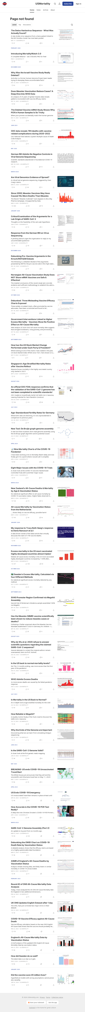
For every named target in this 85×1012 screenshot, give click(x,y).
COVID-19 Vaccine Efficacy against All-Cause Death (32, 920)
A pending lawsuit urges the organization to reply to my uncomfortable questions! (31, 239)
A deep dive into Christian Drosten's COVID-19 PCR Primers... (33, 812)
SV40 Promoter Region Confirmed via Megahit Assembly (33, 598)
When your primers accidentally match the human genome (32, 115)
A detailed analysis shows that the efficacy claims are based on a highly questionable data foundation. (32, 849)
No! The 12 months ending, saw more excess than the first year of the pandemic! (32, 667)
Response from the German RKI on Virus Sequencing (30, 234)
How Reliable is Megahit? (23, 714)
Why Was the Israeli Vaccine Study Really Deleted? (30, 73)
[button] (32, 10)
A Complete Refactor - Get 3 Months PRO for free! (28, 56)
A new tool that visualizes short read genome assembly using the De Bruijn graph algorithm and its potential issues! (33, 432)
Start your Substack (37, 1002)
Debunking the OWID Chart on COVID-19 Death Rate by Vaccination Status (30, 843)
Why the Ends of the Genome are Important (31, 730)
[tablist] (21, 25)
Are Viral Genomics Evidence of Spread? (30, 177)
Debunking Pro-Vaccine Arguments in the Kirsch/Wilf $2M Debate (31, 257)
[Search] (55, 4)
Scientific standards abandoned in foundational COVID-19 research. (31, 161)
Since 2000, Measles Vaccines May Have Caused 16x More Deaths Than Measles (30, 194)
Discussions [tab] (27, 25)
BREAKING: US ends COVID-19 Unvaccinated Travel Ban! (32, 770)
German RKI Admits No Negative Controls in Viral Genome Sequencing (31, 155)
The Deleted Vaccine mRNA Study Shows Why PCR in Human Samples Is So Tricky (33, 111)
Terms (48, 997)
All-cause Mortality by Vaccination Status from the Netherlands (31, 508)
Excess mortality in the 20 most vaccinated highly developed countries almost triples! (31, 552)
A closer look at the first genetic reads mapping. (28, 753)
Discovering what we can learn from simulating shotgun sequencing (31, 734)
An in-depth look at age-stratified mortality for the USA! (30, 703)
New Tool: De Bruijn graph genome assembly (32, 429)
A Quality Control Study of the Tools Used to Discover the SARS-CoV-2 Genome (31, 718)
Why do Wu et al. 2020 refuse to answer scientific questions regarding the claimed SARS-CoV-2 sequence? (31, 645)
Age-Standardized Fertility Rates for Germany (32, 413)
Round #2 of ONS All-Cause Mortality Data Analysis (31, 885)
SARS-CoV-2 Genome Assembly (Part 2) (30, 828)
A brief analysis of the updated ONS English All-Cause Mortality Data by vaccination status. (30, 944)
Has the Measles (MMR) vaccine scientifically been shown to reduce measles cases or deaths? (32, 619)
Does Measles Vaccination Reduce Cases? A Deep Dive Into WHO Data (32, 92)
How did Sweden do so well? (24, 956)
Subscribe (68, 4)
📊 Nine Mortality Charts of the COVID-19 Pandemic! (30, 450)
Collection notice (57, 997)
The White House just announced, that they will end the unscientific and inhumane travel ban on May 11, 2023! (30, 776)
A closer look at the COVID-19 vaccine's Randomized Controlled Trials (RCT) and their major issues (29, 472)
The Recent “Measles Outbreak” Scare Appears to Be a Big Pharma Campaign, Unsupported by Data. (31, 200)
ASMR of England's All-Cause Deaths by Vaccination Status (30, 862)
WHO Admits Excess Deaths (24, 679)
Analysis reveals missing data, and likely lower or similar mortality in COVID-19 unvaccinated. (31, 868)
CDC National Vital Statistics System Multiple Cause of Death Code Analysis (32, 137)
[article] (42, 36)
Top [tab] (20, 25)
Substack (32, 1008)
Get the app (53, 1002)
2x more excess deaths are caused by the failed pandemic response (31, 683)
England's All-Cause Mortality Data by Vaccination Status (29, 938)
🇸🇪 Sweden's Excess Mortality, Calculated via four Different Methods (32, 575)
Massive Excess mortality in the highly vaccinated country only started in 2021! (31, 370)
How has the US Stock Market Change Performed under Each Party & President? (31, 346)
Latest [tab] (14, 25)
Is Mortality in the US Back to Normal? (29, 700)
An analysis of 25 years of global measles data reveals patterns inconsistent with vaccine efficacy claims (30, 98)
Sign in (78, 4)
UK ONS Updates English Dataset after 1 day (32, 903)
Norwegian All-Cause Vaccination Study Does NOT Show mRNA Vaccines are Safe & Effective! (33, 277)
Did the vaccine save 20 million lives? (28, 975)
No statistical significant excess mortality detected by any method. (31, 581)
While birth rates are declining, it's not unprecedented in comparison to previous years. (31, 417)
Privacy (42, 997)
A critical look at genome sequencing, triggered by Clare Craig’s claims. (31, 181)
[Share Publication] (59, 4)
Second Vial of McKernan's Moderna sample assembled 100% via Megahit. (33, 604)
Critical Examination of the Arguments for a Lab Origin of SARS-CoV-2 (31, 217)
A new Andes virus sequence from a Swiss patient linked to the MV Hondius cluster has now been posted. (32, 37)
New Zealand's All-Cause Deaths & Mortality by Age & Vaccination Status (32, 489)
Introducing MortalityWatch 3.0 (26, 53)
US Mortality (20, 40)
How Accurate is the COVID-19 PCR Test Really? (30, 808)
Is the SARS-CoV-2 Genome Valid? (27, 750)
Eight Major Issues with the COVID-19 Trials (31, 468)
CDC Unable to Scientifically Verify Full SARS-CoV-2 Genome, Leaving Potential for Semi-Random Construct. (32, 396)
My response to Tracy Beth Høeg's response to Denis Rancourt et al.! (32, 529)
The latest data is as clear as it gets (23, 959)
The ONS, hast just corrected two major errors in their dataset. (30, 907)
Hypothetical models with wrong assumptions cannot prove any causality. (32, 979)
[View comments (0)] (27, 438)
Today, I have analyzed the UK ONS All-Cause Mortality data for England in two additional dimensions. (32, 891)
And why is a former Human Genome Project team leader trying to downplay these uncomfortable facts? (31, 79)
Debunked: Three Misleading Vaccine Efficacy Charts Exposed (33, 301)
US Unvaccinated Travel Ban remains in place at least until (31, 795)
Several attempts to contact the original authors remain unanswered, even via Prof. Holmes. (30, 651)
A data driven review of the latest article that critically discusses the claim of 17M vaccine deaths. (30, 535)
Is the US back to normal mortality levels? (30, 663)
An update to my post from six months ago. (26, 831)
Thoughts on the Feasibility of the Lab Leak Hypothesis (30, 222)
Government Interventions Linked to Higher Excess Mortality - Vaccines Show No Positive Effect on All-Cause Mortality (33, 322)
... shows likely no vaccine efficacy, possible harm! (28, 512)
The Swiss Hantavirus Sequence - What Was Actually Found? (32, 31)
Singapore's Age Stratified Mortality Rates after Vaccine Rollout (31, 365)
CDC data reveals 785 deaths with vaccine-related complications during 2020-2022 (31, 132)
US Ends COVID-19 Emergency (25, 792)
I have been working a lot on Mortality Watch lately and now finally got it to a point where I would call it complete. (32, 456)
